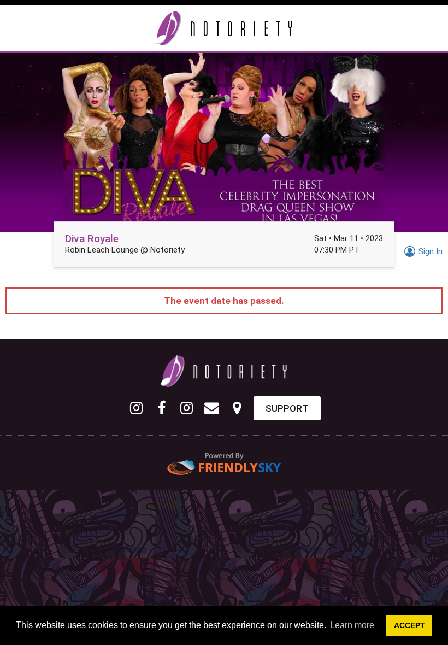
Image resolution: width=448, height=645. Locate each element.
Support (287, 408)
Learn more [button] (352, 625)
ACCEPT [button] (409, 625)
